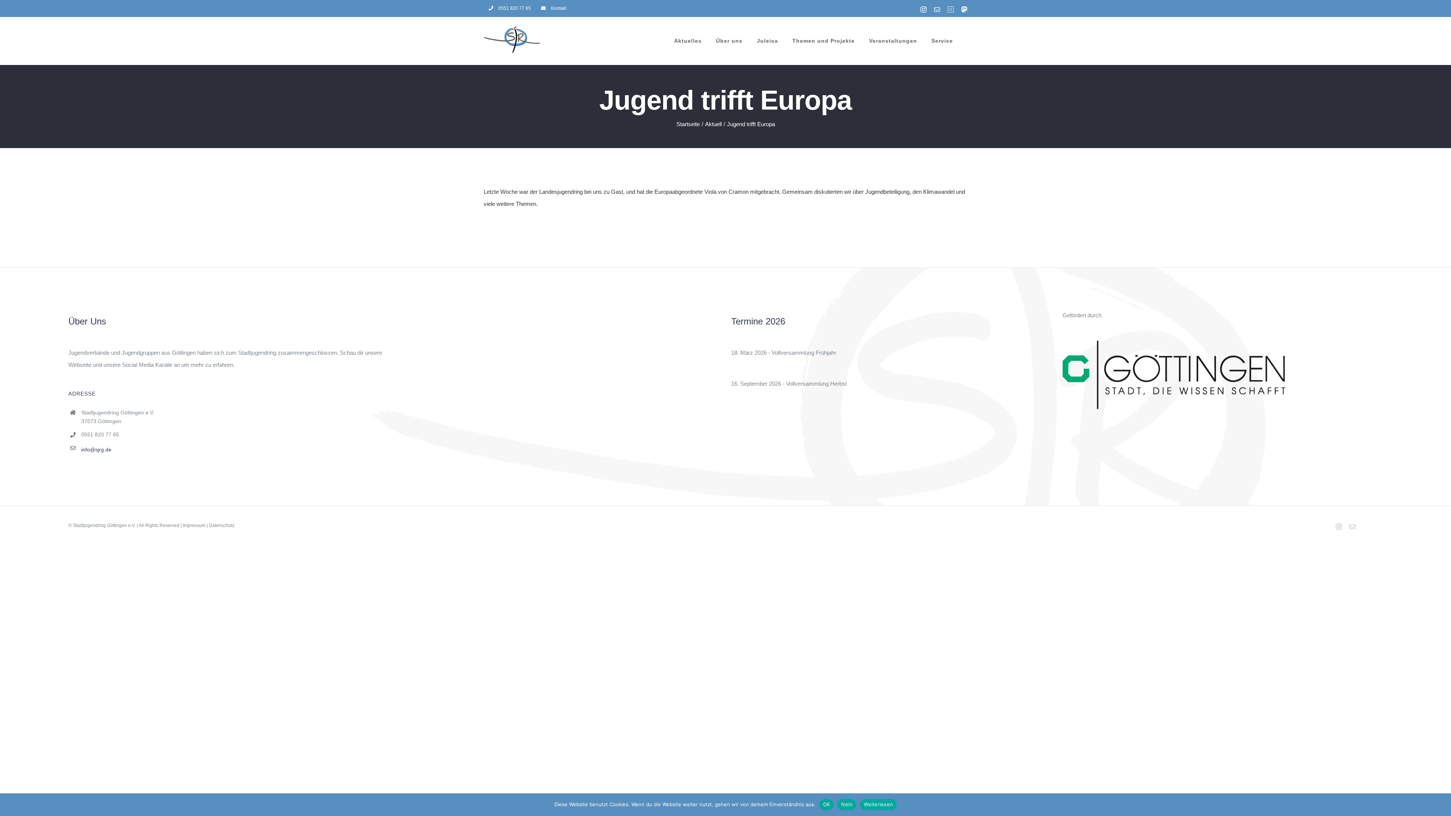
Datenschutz (222, 525)
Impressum (194, 525)
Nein (846, 804)
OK (826, 804)
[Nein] (1441, 804)
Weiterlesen (878, 804)
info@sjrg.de (96, 450)
